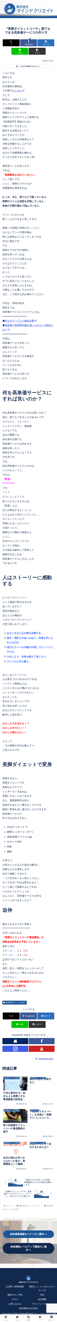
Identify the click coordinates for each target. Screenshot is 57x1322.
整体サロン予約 (14, 1295)
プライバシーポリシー (42, 1304)
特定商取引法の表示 (28, 1308)
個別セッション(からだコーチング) (42, 1288)
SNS (42, 1295)
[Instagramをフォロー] (15, 1049)
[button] (37, 51)
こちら (18, 90)
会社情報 (42, 1299)
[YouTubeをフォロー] (42, 1049)
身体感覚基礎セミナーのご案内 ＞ (28, 1234)
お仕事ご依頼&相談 (15, 1286)
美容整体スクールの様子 (16, 1002)
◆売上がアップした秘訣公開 (18, 320)
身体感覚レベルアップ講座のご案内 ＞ (28, 1248)
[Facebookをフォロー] (42, 1041)
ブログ (15, 1299)
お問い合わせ (15, 1304)
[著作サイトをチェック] (15, 1041)
